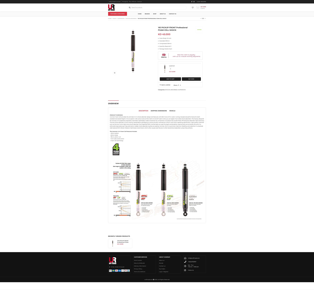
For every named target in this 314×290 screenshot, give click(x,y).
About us (161, 260)
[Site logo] (111, 7)
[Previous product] (201, 19)
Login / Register (163, 271)
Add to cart (170, 79)
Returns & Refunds (139, 263)
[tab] (143, 111)
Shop (114, 18)
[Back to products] (203, 19)
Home (109, 18)
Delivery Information (140, 266)
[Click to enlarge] (115, 73)
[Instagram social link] (194, 1)
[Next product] (205, 19)
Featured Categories (117, 14)
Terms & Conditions (139, 271)
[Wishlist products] (192, 7)
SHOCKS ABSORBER (131, 18)
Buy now (191, 79)
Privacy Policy (138, 269)
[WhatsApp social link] (180, 85)
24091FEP (172, 66)
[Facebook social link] (192, 1)
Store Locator (138, 260)
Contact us (162, 266)
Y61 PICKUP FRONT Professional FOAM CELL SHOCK (122, 242)
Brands (161, 263)
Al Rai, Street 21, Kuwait (117, 267)
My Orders (162, 269)
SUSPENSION (121, 18)
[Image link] (112, 260)
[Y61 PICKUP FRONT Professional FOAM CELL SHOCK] (112, 243)
